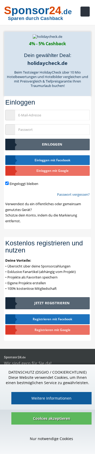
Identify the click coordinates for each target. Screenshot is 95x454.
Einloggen (52, 144)
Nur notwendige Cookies (51, 438)
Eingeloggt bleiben (24, 183)
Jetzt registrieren (52, 303)
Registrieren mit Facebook (52, 319)
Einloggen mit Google (52, 170)
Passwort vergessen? (73, 194)
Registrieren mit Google (52, 330)
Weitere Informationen (51, 398)
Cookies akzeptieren (51, 418)
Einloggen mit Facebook (52, 160)
